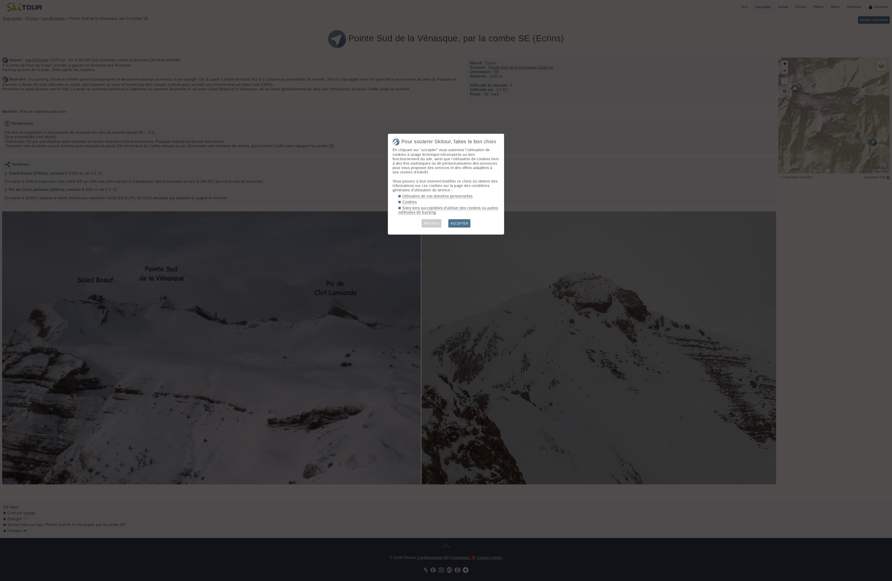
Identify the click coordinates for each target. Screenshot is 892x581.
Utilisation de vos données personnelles (437, 196)
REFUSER (431, 223)
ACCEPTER (459, 223)
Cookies (409, 202)
